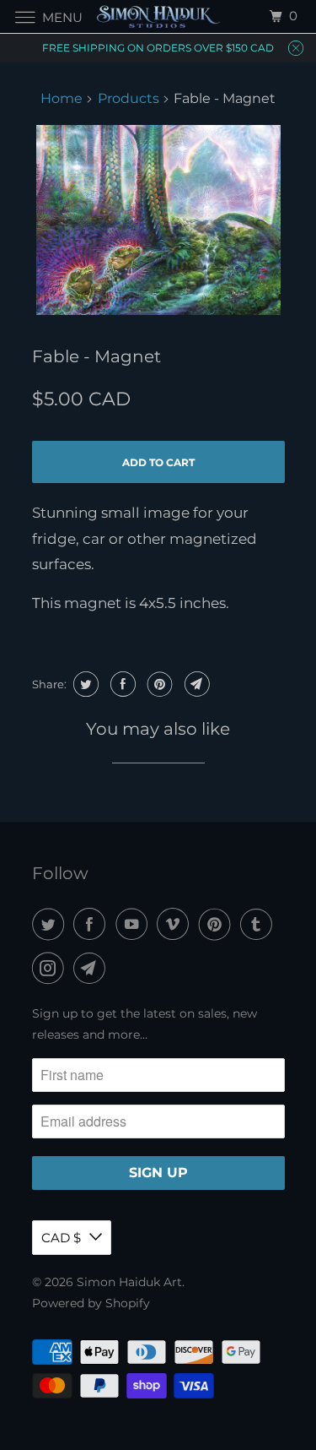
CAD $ (61, 1238)
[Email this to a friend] (195, 684)
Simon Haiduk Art (129, 1282)
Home (61, 98)
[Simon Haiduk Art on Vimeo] (176, 924)
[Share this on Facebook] (121, 684)
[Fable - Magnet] (158, 220)
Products (128, 98)
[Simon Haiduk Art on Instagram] (51, 968)
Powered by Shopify (91, 1303)
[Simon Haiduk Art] (158, 16)
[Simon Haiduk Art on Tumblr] (259, 924)
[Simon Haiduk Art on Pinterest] (218, 924)
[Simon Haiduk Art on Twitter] (51, 924)
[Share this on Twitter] (84, 684)
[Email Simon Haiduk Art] (92, 968)
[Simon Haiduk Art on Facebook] (92, 924)
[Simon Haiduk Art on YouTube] (134, 924)
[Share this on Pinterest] (158, 684)
